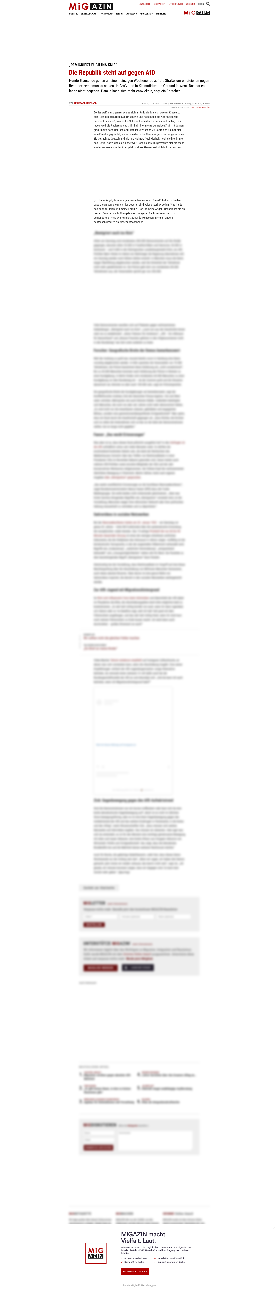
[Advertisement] (139, 39)
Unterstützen (176, 4)
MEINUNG (161, 13)
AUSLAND (131, 13)
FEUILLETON (146, 13)
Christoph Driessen (85, 103)
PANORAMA (107, 13)
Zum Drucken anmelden (200, 107)
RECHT (120, 13)
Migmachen (159, 4)
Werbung (190, 4)
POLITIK (73, 13)
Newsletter (144, 4)
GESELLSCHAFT (89, 13)
